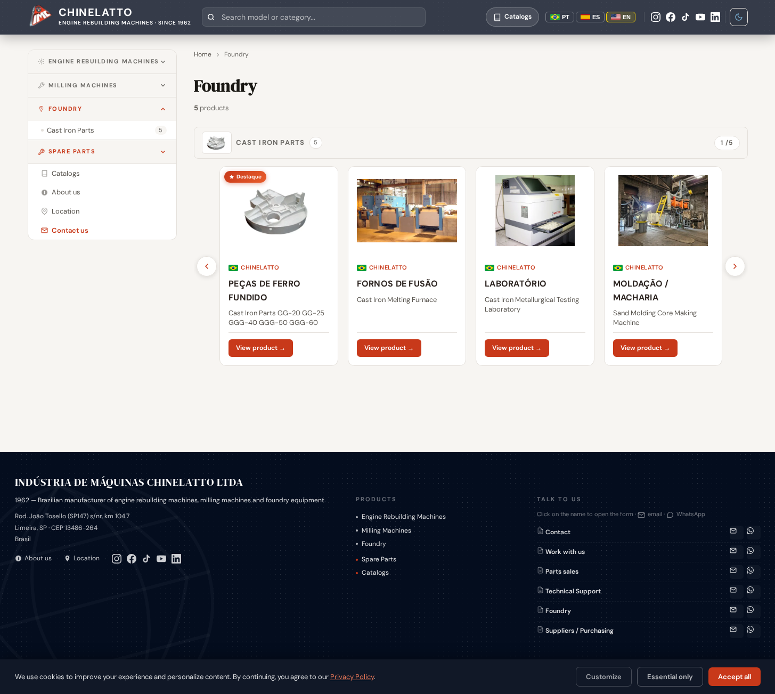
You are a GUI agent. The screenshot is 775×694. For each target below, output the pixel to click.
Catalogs (375, 572)
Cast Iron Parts (277, 142)
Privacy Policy (352, 676)
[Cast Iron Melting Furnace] (407, 266)
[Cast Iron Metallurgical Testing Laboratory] (535, 266)
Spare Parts (72, 151)
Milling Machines (83, 85)
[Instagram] (655, 17)
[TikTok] (685, 17)
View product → (260, 348)
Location (87, 558)
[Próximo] (735, 266)
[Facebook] (670, 17)
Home (202, 54)
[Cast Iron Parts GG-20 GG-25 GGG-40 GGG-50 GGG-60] (279, 266)
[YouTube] (700, 17)
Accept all (734, 676)
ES (596, 17)
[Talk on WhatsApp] (754, 533)
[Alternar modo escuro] (739, 17)
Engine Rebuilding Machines (103, 61)
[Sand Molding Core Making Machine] (663, 266)
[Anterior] (207, 266)
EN (627, 17)
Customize (604, 676)
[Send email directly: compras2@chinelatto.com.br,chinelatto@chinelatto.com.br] (737, 631)
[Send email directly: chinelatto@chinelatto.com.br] (737, 552)
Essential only (670, 676)
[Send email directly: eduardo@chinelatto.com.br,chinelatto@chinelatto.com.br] (737, 611)
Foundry (65, 108)
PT (565, 17)
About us (38, 558)
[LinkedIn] (715, 17)
